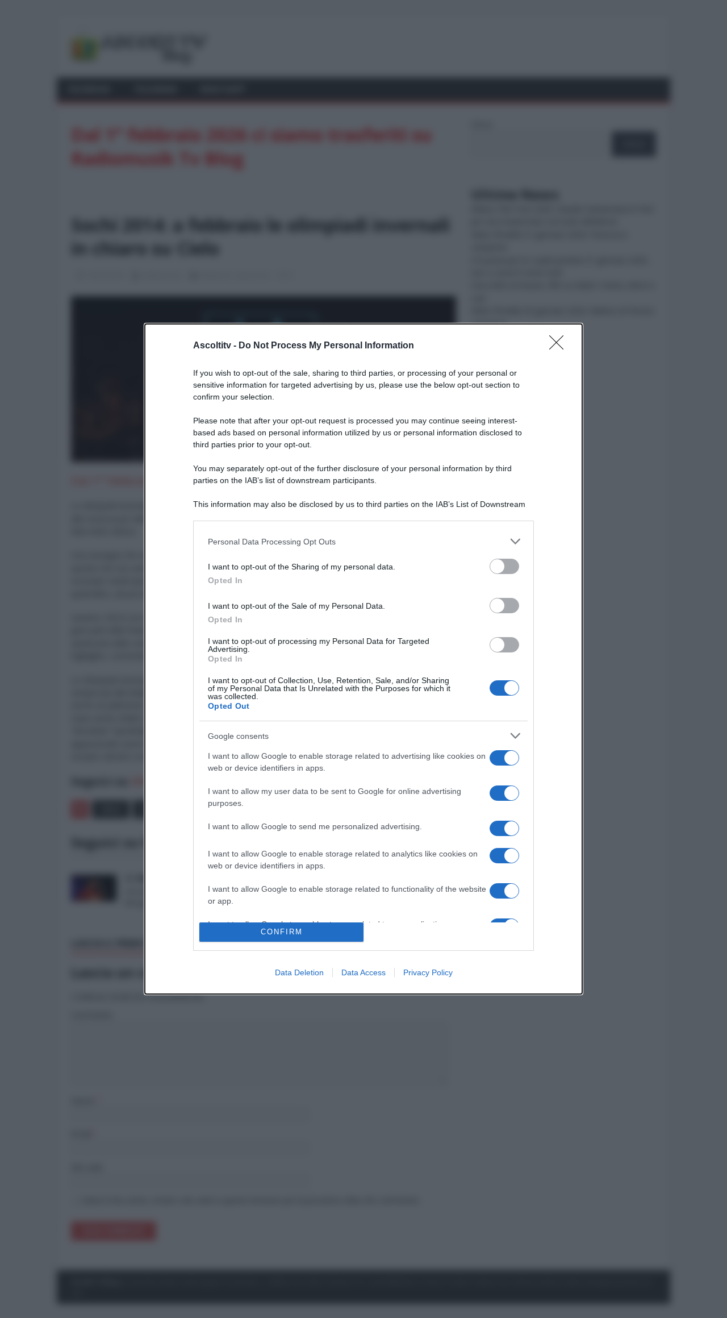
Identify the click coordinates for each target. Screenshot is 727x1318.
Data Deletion (299, 972)
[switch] (504, 566)
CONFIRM (282, 932)
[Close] (560, 346)
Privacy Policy (428, 972)
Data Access (363, 972)
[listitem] (363, 541)
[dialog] (363, 659)
